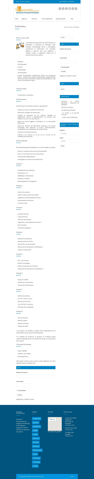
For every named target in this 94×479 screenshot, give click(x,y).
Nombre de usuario (22, 372)
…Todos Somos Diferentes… (69, 117)
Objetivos (20, 61)
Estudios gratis (37, 450)
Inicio (17, 1)
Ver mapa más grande (54, 431)
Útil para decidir (60, 19)
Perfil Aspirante (22, 73)
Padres (35, 454)
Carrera (70, 27)
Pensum (20, 67)
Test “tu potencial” (47, 19)
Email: (61, 138)
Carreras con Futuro (67, 107)
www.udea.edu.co (23, 356)
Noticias (28, 1)
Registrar (62, 76)
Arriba (72, 476)
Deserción (36, 438)
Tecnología (36, 462)
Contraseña (19, 381)
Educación (36, 446)
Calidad (35, 430)
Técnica (35, 466)
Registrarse (19, 399)
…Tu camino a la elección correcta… (70, 113)
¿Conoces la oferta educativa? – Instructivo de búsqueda (70, 102)
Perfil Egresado (22, 64)
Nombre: (62, 130)
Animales (35, 422)
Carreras (22, 1)
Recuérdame (22, 390)
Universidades (22, 70)
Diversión (36, 442)
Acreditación (36, 418)
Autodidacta (36, 426)
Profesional (36, 458)
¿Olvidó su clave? (29, 399)
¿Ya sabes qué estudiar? (68, 110)
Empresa (23, 19)
